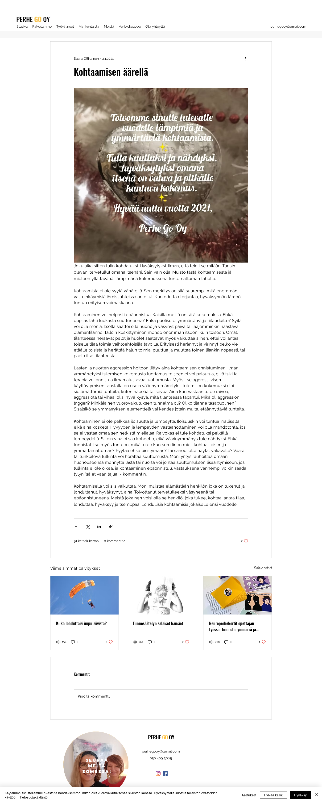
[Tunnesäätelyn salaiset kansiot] (161, 595)
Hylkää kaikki (273, 795)
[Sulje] (316, 795)
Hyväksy (300, 795)
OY (171, 737)
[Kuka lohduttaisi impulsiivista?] (84, 595)
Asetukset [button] (249, 795)
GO (165, 737)
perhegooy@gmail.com (288, 26)
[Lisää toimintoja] (245, 58)
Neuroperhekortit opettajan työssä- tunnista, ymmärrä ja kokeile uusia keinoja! (232, 626)
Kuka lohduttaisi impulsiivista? (81, 623)
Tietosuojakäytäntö (33, 797)
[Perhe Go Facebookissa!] (165, 773)
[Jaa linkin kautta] (110, 526)
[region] (95, 764)
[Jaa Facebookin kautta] (76, 526)
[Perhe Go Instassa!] (158, 773)
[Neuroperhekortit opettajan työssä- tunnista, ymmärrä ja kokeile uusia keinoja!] (237, 595)
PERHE (155, 737)
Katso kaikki (263, 567)
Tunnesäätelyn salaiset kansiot (158, 623)
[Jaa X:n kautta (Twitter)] (87, 526)
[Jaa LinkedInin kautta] (99, 526)
